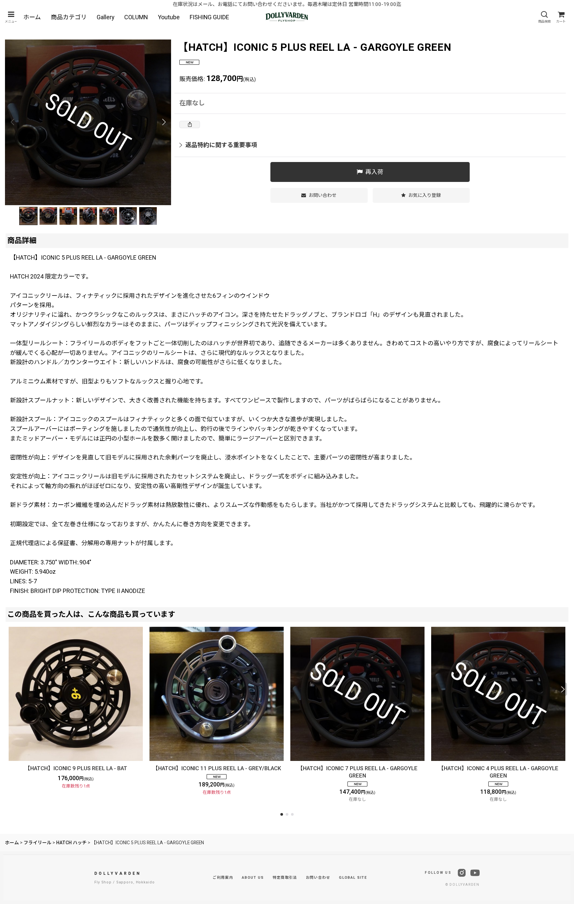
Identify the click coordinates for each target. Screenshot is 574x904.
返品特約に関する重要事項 (221, 144)
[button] (11, 17)
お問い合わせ (318, 877)
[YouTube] (475, 872)
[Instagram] (461, 872)
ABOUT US (253, 877)
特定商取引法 (285, 877)
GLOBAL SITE (353, 877)
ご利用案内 (223, 877)
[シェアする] (189, 124)
